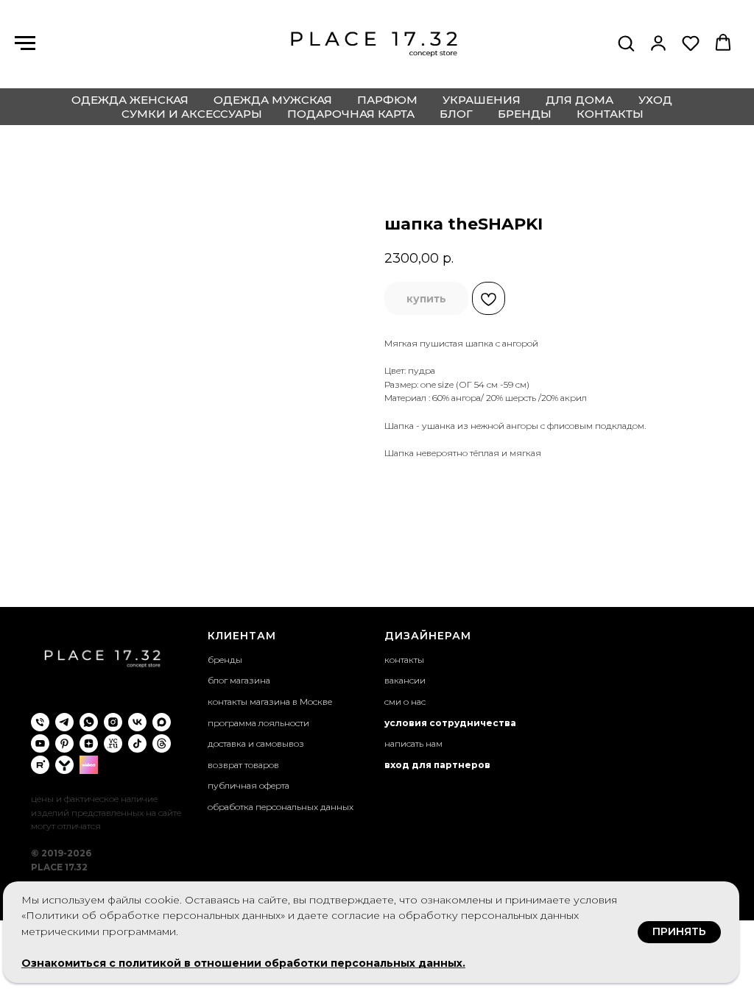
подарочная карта (351, 114)
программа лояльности (258, 722)
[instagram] (113, 722)
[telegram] (64, 722)
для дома (579, 100)
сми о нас (405, 701)
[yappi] (64, 765)
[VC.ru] (113, 743)
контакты (610, 114)
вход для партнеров (437, 764)
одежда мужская (273, 100)
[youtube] (40, 743)
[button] (626, 43)
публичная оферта (248, 785)
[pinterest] (64, 743)
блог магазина (239, 680)
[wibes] (89, 765)
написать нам (413, 743)
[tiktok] (137, 743)
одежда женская (129, 100)
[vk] (137, 722)
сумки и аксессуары (191, 114)
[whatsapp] (89, 722)
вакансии (405, 680)
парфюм (387, 100)
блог (456, 114)
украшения (482, 100)
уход (655, 100)
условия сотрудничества (450, 722)
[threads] (161, 743)
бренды (525, 114)
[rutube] (40, 765)
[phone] (40, 722)
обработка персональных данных (280, 806)
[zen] (89, 743)
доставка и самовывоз (256, 743)
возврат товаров (243, 764)
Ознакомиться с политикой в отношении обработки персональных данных (241, 963)
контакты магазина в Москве (270, 701)
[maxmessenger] (161, 722)
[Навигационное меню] (25, 43)
